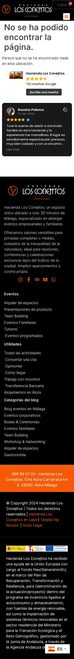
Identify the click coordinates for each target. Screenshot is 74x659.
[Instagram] (20, 279)
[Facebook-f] (28, 279)
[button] (66, 16)
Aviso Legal (32, 525)
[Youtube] (45, 279)
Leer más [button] (67, 150)
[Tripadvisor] (37, 279)
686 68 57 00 (23, 474)
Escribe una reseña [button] (44, 92)
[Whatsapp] (53, 279)
